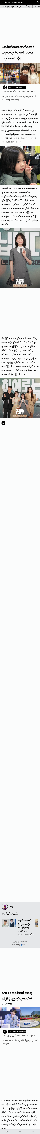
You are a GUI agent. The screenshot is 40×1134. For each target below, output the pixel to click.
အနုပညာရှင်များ (7, 6)
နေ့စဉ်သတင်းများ (24, 6)
